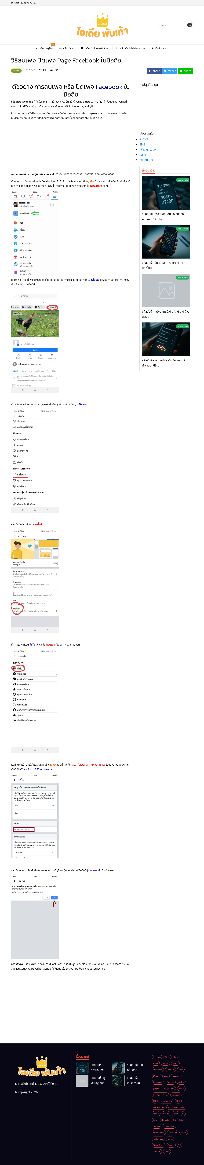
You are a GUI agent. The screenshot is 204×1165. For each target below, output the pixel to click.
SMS (142, 144)
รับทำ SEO (145, 139)
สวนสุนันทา (146, 160)
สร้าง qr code (147, 149)
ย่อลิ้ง (142, 155)
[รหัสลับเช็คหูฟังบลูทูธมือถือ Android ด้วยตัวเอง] (166, 290)
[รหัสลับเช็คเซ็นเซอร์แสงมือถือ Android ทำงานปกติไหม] (166, 339)
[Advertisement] (71, 145)
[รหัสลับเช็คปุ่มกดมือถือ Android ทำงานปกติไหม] (166, 242)
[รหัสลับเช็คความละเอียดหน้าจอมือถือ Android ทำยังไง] (166, 193)
